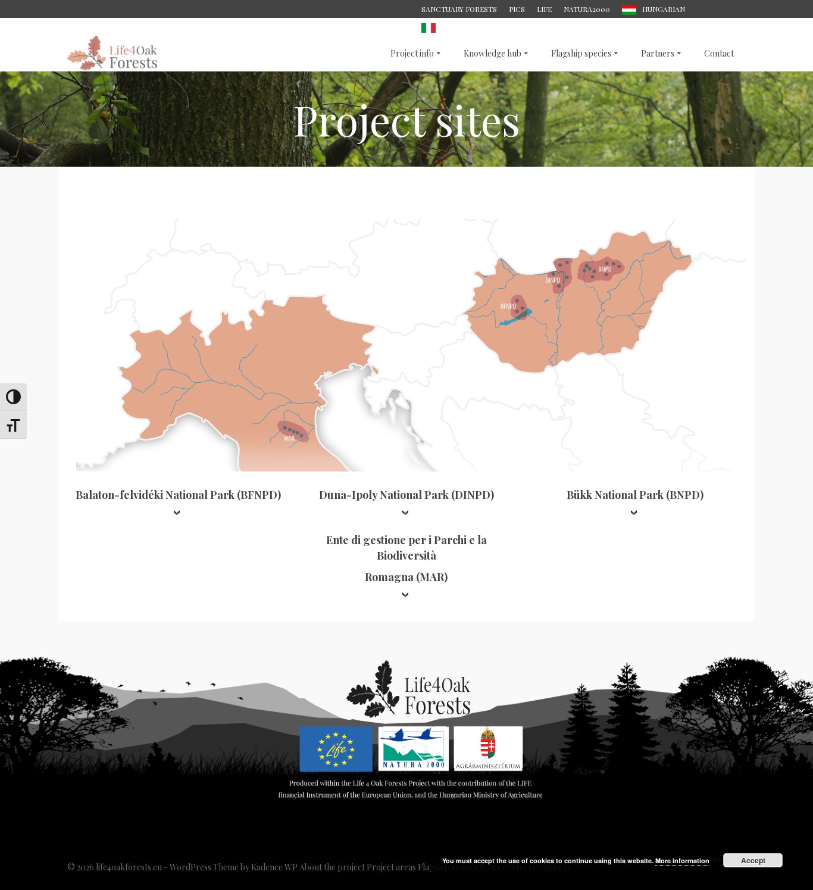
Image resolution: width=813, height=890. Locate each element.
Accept (753, 860)
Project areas (391, 867)
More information (682, 860)
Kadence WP (274, 867)
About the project (332, 867)
